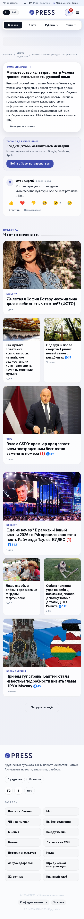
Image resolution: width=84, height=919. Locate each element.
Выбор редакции (22, 54)
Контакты (35, 779)
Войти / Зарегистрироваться (30, 163)
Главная (8, 54)
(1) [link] (42, 453)
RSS (29, 790)
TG (9, 790)
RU (6, 12)
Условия (58, 902)
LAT (14, 12)
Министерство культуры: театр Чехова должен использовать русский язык (54, 55)
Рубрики (50, 25)
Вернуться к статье (20, 126)
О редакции (15, 779)
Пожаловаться (32, 210)
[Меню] (78, 12)
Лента (32, 25)
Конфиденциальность (33, 902)
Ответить (14, 210)
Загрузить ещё (42, 707)
